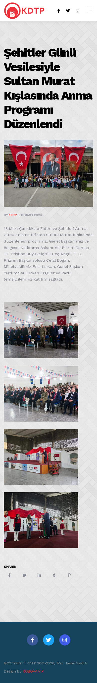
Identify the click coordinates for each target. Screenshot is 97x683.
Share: (10, 567)
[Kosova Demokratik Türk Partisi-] (25, 10)
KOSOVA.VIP (33, 671)
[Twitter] (48, 640)
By (10, 215)
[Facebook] (32, 640)
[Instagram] (64, 640)
